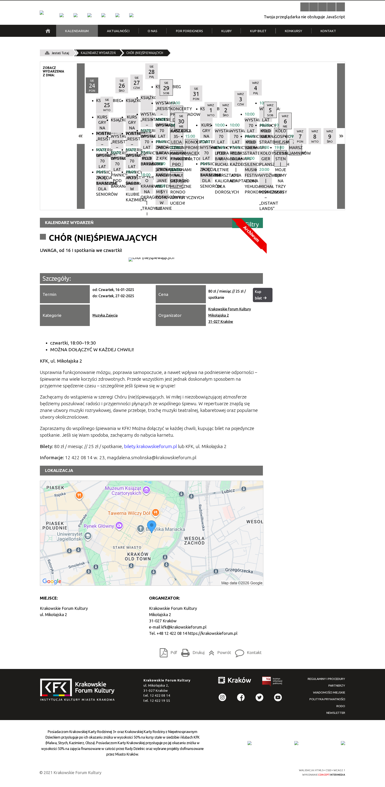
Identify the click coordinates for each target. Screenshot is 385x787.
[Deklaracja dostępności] (322, 6)
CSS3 (260, 772)
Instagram (222, 697)
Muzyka (98, 315)
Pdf (167, 651)
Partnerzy (336, 685)
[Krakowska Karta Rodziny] (250, 743)
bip (272, 682)
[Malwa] (61, 15)
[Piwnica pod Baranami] (117, 15)
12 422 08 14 (160, 695)
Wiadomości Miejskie (329, 692)
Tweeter (259, 697)
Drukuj (191, 651)
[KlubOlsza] (76, 15)
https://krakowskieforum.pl (213, 633)
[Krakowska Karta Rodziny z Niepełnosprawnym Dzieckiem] (296, 743)
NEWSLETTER (335, 712)
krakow (235, 681)
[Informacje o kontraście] (340, 6)
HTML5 (252, 772)
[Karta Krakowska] (343, 743)
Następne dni (341, 136)
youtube (278, 697)
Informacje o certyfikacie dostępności (197, 772)
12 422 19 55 (160, 700)
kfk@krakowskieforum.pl (184, 627)
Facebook (241, 697)
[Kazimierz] (89, 15)
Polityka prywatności (327, 699)
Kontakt (247, 651)
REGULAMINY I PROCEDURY (326, 679)
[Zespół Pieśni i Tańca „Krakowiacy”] (131, 15)
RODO (340, 706)
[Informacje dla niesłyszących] (331, 6)
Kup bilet (258, 295)
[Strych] (103, 15)
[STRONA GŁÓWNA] (48, 31)
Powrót (218, 651)
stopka (79, 690)
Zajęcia (112, 315)
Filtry (252, 224)
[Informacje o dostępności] (313, 6)
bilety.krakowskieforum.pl (150, 446)
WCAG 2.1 (276, 772)
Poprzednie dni (81, 136)
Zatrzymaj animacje (304, 6)
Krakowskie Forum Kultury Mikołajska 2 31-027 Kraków (229, 315)
